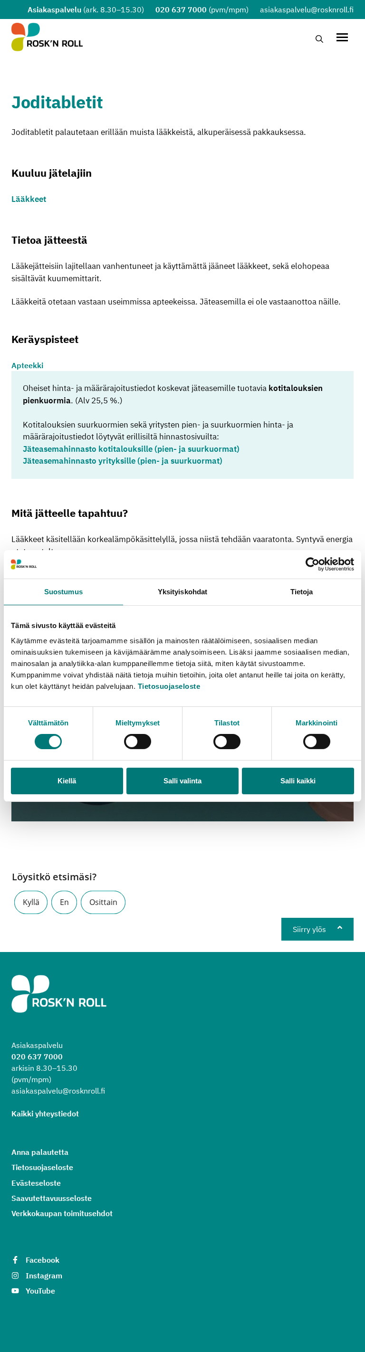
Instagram (44, 1275)
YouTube (40, 1290)
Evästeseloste (36, 1183)
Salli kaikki (298, 781)
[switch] (137, 741)
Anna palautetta (39, 1152)
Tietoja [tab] (301, 592)
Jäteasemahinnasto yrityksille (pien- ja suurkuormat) (122, 461)
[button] (31, 902)
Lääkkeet (28, 199)
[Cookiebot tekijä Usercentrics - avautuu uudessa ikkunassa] (312, 564)
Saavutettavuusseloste (51, 1198)
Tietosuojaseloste (169, 686)
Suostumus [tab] (63, 592)
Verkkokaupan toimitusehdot (62, 1213)
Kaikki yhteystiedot (45, 1113)
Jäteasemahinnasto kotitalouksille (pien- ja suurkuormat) (131, 449)
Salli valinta (182, 781)
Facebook (42, 1260)
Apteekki (27, 365)
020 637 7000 (181, 9)
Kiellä (67, 781)
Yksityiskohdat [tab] (182, 592)
